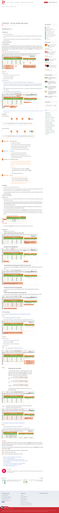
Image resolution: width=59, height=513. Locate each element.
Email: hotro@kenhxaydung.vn (6, 496)
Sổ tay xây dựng (17, 2)
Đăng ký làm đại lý (23, 497)
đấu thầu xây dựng (48, 114)
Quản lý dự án (52, 117)
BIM (52, 119)
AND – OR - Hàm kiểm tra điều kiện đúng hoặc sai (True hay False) (14, 459)
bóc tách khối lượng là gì (49, 127)
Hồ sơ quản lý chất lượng (49, 122)
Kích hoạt (46, 2)
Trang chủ (3, 6)
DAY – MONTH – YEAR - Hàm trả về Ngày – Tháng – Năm (13, 464)
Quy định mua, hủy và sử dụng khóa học (26, 503)
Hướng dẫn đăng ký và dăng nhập (6, 497)
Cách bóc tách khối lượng (49, 129)
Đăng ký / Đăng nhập (52, 2)
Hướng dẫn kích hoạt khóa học (6, 500)
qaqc (53, 132)
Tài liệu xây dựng (23, 2)
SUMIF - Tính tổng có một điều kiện (9, 458)
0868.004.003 (5, 507)
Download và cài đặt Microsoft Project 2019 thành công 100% (52, 78)
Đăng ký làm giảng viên (24, 496)
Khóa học (8, 2)
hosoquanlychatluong (48, 132)
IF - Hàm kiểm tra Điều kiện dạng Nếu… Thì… (10, 465)
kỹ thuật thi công (48, 112)
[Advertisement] (29, 14)
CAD (49, 119)
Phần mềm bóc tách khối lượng (49, 124)
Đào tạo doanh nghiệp (29, 2)
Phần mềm (11, 2)
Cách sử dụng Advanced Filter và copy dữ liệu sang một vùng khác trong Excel (16, 460)
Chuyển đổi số (47, 117)
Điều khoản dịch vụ (23, 500)
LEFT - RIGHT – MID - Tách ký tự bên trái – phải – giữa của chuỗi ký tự (14, 463)
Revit (46, 119)
